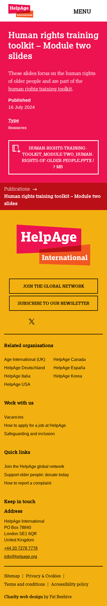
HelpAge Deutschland (24, 368)
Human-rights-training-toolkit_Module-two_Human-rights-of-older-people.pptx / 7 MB (58, 157)
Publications (17, 189)
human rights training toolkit (40, 88)
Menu (82, 11)
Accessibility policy (70, 584)
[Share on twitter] (32, 321)
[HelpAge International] (20, 11)
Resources (17, 127)
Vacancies (13, 417)
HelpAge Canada (70, 359)
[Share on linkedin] (74, 321)
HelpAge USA (17, 384)
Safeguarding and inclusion (29, 434)
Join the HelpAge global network (34, 466)
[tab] (21, 189)
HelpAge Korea (68, 376)
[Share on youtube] (62, 321)
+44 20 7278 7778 (21, 548)
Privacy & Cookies (43, 576)
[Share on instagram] (50, 321)
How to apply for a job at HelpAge (35, 425)
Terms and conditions (24, 584)
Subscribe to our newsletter (53, 303)
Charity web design (23, 597)
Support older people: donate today (36, 475)
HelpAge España (69, 368)
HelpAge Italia (17, 376)
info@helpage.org (20, 556)
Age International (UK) (24, 359)
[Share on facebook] (40, 321)
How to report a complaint (27, 483)
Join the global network (53, 286)
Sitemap (12, 576)
